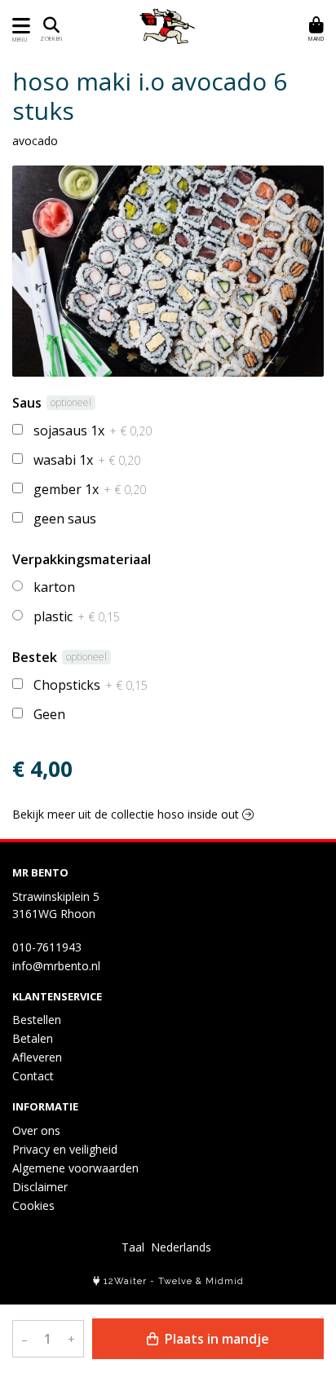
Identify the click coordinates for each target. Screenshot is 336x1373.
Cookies (33, 1205)
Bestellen (36, 1019)
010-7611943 (47, 947)
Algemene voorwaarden (75, 1168)
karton (54, 587)
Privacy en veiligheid (64, 1149)
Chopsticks (90, 685)
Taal (133, 1247)
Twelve (175, 1281)
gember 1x (89, 489)
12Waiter (125, 1281)
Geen (49, 714)
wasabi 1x (86, 460)
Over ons (36, 1130)
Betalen (32, 1038)
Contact (33, 1076)
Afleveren (37, 1057)
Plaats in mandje (215, 1339)
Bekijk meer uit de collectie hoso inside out (127, 814)
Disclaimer (40, 1186)
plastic (76, 616)
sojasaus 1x (92, 430)
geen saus (64, 519)
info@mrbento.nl (56, 965)
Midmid (225, 1281)
